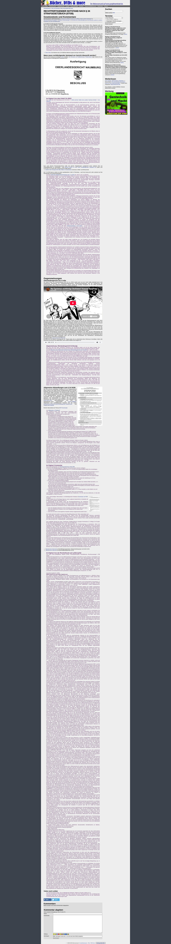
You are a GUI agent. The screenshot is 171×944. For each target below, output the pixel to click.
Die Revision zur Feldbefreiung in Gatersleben (80, 57)
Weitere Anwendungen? (64, 20)
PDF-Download (63, 407)
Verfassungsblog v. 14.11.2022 (74, 225)
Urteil (62, 57)
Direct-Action (45, 6)
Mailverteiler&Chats (115, 84)
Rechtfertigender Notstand (67, 8)
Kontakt (80, 942)
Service (106, 6)
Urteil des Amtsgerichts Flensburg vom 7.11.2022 (62, 174)
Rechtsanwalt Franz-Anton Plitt (67, 466)
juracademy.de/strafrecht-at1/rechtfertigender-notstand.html (58, 404)
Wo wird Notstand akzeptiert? (51, 20)
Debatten (81, 6)
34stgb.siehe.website (49, 405)
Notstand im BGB (65, 18)
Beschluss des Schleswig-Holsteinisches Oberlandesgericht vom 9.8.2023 (69, 350)
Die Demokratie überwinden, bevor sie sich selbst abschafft (115, 82)
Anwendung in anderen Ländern (94, 20)
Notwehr (47, 21)
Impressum (85, 942)
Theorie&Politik (74, 6)
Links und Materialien (55, 21)
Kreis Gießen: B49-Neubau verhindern (114, 80)
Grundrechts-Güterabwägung (79, 20)
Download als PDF (83, 496)
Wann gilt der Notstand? (86, 18)
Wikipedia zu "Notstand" (54, 410)
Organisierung (60, 6)
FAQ (89, 942)
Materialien (100, 6)
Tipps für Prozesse (55, 8)
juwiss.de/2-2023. (48, 400)
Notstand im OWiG (75, 18)
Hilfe (114, 12)
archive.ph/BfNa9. (72, 401)
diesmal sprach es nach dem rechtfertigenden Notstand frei (80, 167)
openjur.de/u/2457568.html (58, 338)
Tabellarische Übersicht (51, 549)
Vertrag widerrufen (101, 942)
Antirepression (52, 6)
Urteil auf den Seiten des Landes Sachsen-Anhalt (83, 100)
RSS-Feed (93, 942)
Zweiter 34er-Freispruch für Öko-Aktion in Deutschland (58, 169)
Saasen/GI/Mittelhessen (90, 6)
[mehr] (125, 34)
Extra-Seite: (48, 52)
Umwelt (67, 6)
